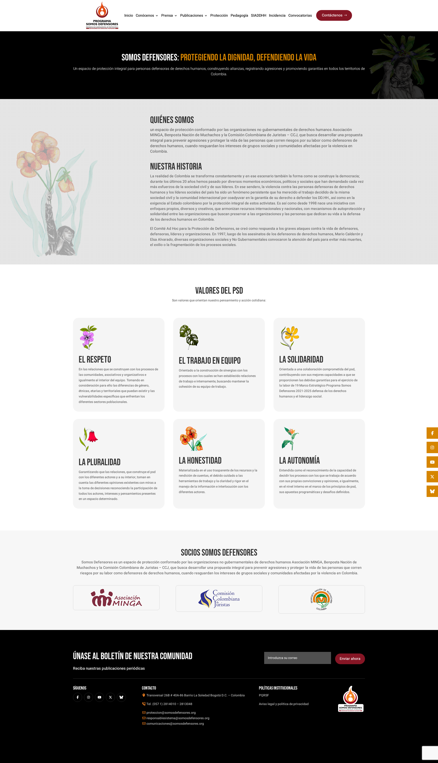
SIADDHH (258, 15)
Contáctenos (332, 15)
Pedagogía (239, 15)
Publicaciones (191, 15)
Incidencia (277, 15)
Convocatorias (300, 15)
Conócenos (145, 15)
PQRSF (264, 695)
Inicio (128, 15)
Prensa (167, 15)
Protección (219, 15)
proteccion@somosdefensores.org (171, 712)
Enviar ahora (350, 658)
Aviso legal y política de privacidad (284, 704)
